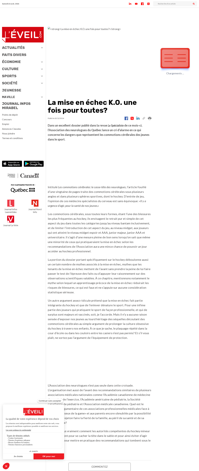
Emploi (5, 124)
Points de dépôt (10, 114)
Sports (9, 76)
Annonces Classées (11, 128)
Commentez (99, 466)
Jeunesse (11, 90)
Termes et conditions (12, 138)
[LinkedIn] (132, 3)
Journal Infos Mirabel (16, 106)
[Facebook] (144, 3)
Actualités (13, 48)
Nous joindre (8, 133)
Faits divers (14, 55)
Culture (10, 69)
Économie (11, 62)
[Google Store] (34, 164)
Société (9, 83)
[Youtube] (138, 3)
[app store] (12, 164)
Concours (7, 119)
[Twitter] (150, 3)
